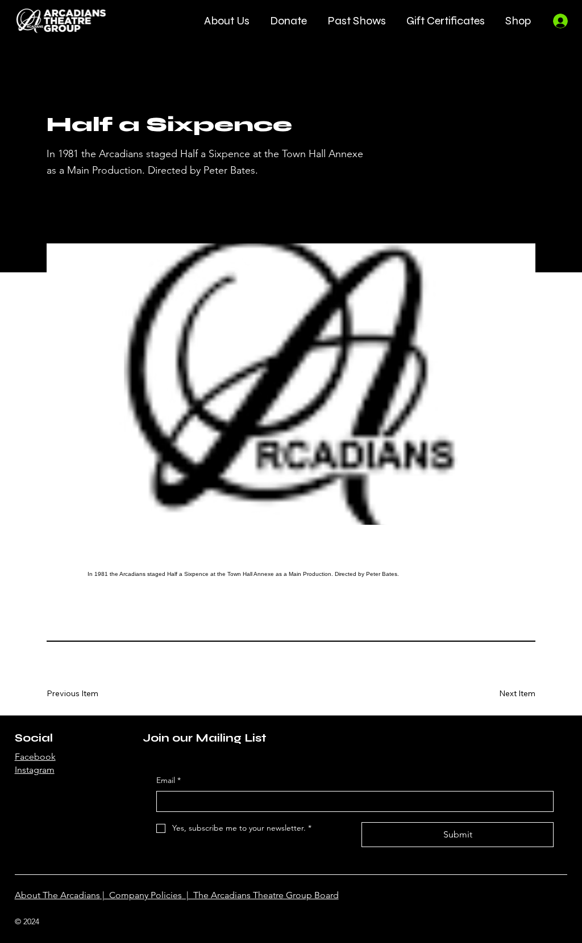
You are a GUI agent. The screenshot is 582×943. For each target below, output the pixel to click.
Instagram (35, 769)
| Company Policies (141, 895)
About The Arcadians (57, 895)
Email (168, 780)
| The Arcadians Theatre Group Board (260, 895)
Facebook (35, 756)
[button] (227, 20)
